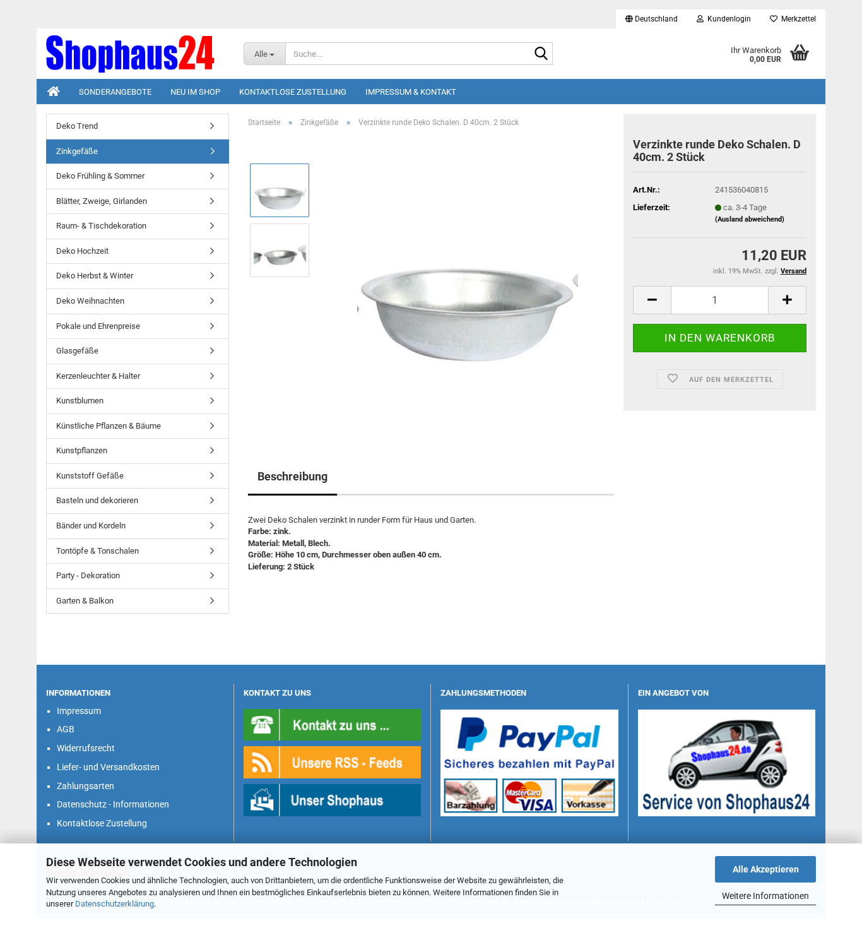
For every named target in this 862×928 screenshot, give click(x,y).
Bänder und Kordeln (91, 525)
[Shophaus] (333, 799)
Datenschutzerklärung (114, 903)
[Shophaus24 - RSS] (333, 761)
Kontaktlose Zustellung (292, 92)
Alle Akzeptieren (766, 869)
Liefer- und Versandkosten (108, 767)
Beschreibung (292, 476)
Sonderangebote (115, 92)
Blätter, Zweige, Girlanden (101, 201)
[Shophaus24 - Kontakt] (333, 724)
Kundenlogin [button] (727, 19)
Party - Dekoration (88, 575)
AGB (65, 729)
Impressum (79, 711)
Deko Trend (77, 126)
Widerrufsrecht (86, 748)
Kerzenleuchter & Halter (98, 376)
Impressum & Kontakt (410, 92)
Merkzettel (796, 19)
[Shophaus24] (135, 53)
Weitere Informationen (765, 896)
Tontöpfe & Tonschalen (97, 551)
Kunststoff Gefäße (90, 475)
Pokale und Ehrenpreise (98, 326)
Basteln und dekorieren (97, 500)
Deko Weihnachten (90, 301)
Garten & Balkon (85, 600)
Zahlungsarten (85, 786)
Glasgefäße (77, 350)
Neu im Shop (195, 92)
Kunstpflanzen (81, 450)
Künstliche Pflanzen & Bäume (108, 426)
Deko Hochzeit (82, 251)
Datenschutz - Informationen (113, 804)
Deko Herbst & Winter (94, 275)
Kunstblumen (79, 400)
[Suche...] (541, 54)
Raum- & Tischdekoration (101, 225)
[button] (651, 18)
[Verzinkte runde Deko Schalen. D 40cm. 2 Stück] (467, 279)
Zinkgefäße (77, 151)
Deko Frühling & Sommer (100, 176)
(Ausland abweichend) (749, 219)
